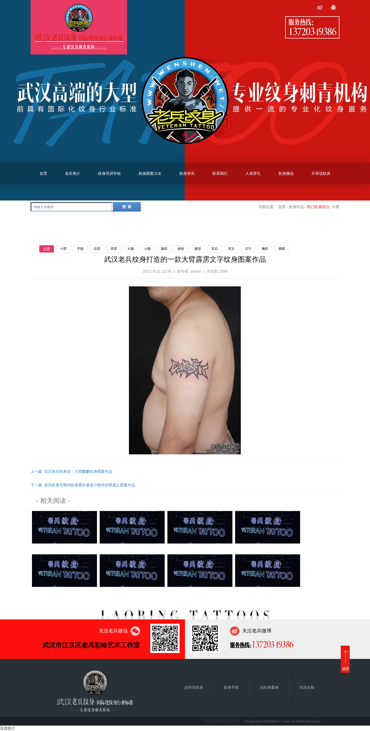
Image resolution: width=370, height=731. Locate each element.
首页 (43, 173)
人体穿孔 (253, 173)
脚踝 (281, 249)
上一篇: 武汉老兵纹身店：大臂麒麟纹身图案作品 (71, 471)
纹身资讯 (186, 173)
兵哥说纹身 (320, 173)
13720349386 (312, 31)
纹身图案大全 (150, 173)
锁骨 (181, 249)
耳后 (214, 249)
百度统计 (7, 728)
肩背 (114, 249)
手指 (80, 249)
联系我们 (220, 173)
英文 (231, 249)
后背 (97, 249)
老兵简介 (72, 173)
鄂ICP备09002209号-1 (224, 721)
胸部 (265, 249)
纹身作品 (296, 207)
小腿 (147, 249)
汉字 (248, 249)
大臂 (46, 249)
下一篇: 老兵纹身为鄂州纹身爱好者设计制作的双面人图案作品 (83, 485)
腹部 (197, 249)
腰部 (164, 249)
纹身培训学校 (109, 173)
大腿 (130, 249)
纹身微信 (286, 173)
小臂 (63, 249)
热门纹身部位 (318, 207)
